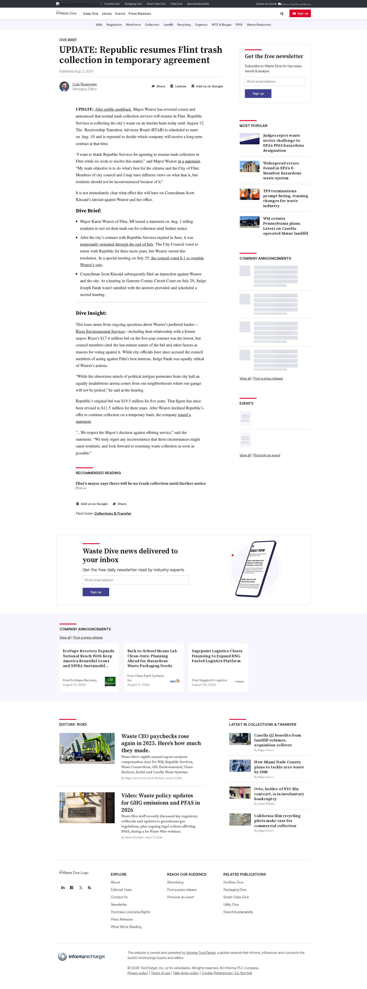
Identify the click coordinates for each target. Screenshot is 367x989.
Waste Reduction (259, 24)
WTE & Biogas (221, 24)
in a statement (189, 161)
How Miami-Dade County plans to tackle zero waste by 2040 (279, 766)
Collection (152, 24)
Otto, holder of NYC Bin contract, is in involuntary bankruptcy (279, 793)
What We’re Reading (126, 927)
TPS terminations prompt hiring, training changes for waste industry (285, 198)
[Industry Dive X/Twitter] (80, 887)
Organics (201, 24)
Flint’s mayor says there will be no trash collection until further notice (141, 483)
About (115, 882)
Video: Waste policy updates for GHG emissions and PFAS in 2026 (160, 803)
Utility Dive (176, 3)
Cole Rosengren (84, 84)
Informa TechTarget (201, 952)
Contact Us (119, 897)
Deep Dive (91, 13)
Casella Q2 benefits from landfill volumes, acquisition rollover (277, 740)
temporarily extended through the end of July (116, 244)
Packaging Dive (133, 3)
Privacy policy (137, 973)
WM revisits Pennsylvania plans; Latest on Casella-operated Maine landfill (285, 226)
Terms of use (160, 973)
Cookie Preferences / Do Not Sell (227, 973)
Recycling (184, 24)
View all (245, 378)
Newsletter (119, 904)
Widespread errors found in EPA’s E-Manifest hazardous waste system (282, 171)
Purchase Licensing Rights (130, 912)
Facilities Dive (112, 3)
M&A (99, 24)
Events (120, 13)
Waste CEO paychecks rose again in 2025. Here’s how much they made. (161, 743)
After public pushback (113, 109)
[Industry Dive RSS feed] (89, 887)
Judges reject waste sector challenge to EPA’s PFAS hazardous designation (283, 143)
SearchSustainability (198, 3)
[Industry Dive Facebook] (71, 887)
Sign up (302, 13)
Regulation (114, 24)
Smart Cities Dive (156, 3)
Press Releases (140, 13)
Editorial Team (121, 889)
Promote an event (266, 455)
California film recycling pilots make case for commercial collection (277, 820)
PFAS (239, 24)
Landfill (168, 24)
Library (107, 13)
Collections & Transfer (112, 513)
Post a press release (268, 378)
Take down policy (186, 973)
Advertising (175, 882)
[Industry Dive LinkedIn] (62, 887)
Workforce (133, 24)
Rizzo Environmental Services (100, 331)
